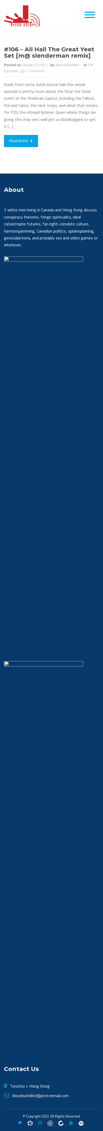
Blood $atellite (67, 64)
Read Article (19, 140)
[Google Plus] (50, 1123)
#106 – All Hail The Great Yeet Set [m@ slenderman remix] (49, 52)
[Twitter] (20, 1123)
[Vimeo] (81, 1123)
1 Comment (35, 71)
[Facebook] (30, 1123)
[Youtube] (71, 1123)
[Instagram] (40, 1123)
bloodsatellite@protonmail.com (40, 1095)
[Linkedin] (61, 1123)
